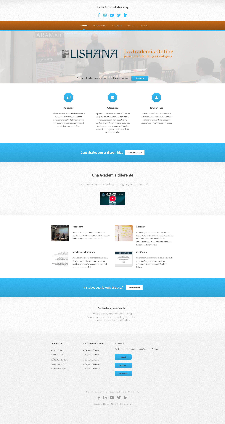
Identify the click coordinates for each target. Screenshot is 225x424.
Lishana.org (112, 7)
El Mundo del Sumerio (91, 364)
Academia (84, 25)
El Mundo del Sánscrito (91, 368)
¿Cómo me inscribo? (58, 364)
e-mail (123, 357)
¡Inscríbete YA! (134, 287)
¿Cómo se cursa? (57, 354)
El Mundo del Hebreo (91, 354)
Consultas (143, 25)
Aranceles (131, 25)
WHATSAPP (123, 365)
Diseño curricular (57, 350)
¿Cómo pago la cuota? (59, 359)
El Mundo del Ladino (91, 359)
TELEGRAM (123, 373)
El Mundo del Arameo (91, 350)
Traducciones (117, 25)
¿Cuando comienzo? (58, 368)
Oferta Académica (100, 25)
